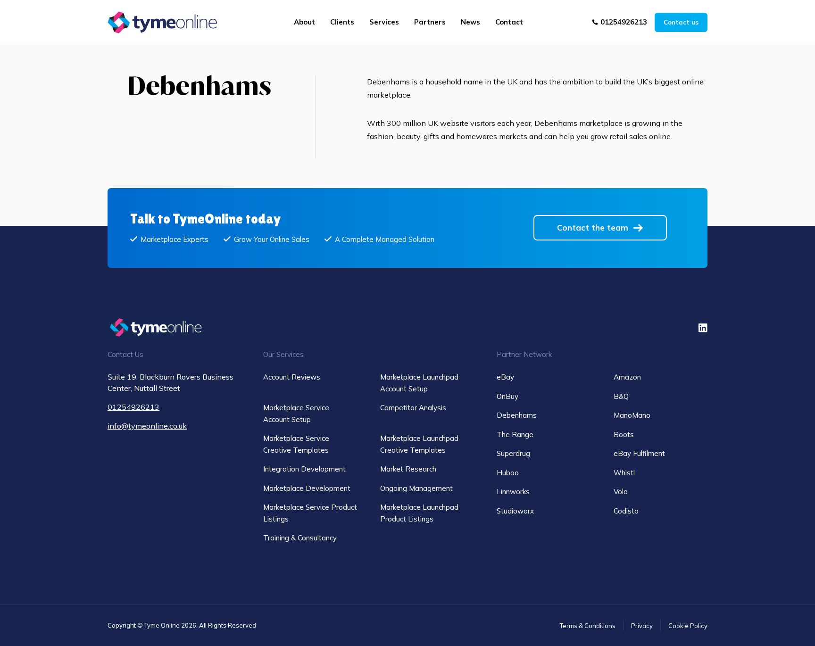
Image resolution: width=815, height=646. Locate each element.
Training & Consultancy (300, 537)
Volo (621, 491)
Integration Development (304, 468)
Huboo (508, 472)
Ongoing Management (416, 488)
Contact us (681, 22)
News (470, 21)
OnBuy (507, 396)
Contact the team (592, 227)
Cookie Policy (687, 625)
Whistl (624, 472)
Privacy (642, 625)
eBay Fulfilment (639, 453)
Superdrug (513, 453)
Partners (430, 21)
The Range (515, 434)
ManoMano (632, 415)
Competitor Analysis (413, 407)
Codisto (626, 510)
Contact (509, 21)
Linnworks (513, 491)
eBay (505, 377)
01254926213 (623, 21)
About (304, 21)
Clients (342, 21)
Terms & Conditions (587, 625)
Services (384, 21)
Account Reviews (291, 377)
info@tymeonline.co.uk (147, 426)
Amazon (627, 377)
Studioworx (515, 510)
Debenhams (517, 415)
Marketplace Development (306, 488)
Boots (624, 434)
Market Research (408, 468)
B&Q (621, 396)
